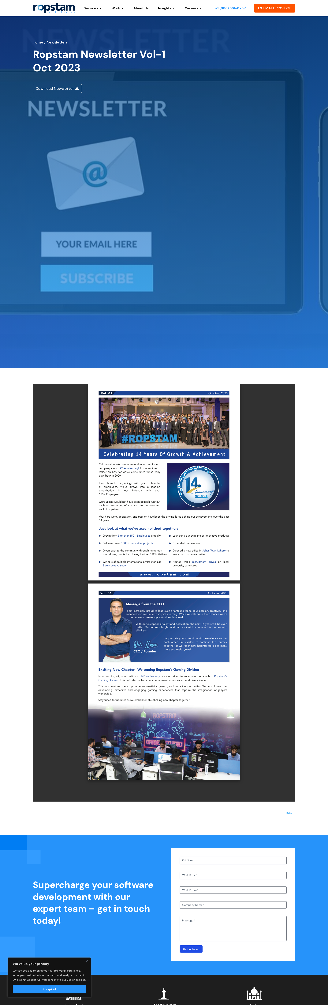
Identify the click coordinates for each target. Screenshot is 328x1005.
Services (91, 8)
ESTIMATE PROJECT (274, 8)
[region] (49, 977)
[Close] (87, 960)
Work (115, 8)
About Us (141, 8)
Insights (164, 8)
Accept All (49, 989)
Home (38, 42)
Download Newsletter (55, 88)
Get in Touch (191, 949)
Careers (191, 8)
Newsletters (57, 42)
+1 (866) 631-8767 (230, 8)
